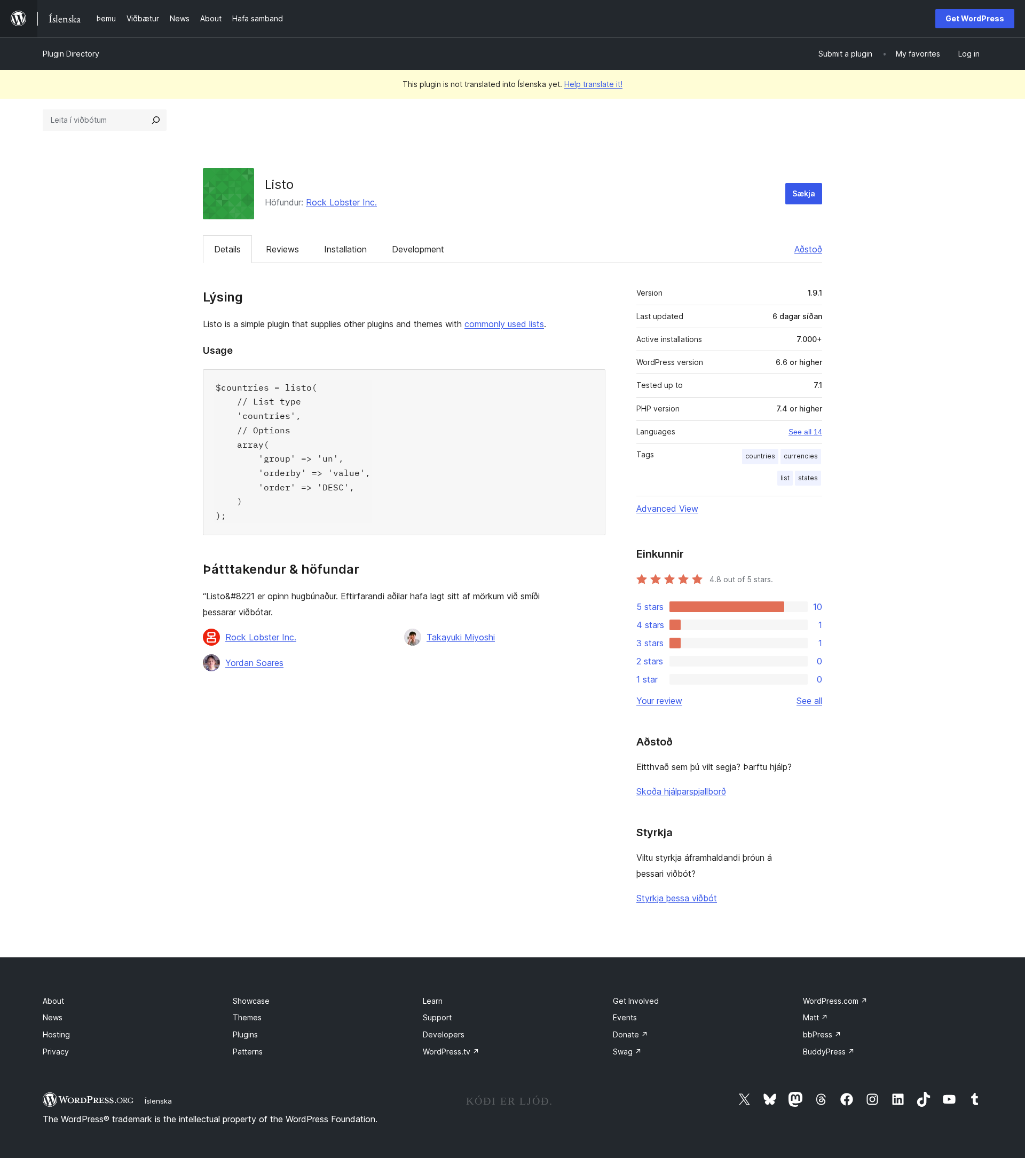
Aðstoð (808, 249)
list (785, 478)
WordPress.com (835, 1000)
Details (227, 249)
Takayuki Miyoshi (461, 637)
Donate (630, 1034)
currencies (801, 456)
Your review (659, 700)
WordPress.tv (451, 1051)
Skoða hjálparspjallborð (681, 791)
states (808, 478)
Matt (815, 1017)
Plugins (245, 1034)
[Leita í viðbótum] (156, 120)
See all (809, 700)
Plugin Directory (71, 53)
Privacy (56, 1051)
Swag (627, 1051)
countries (760, 456)
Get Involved (636, 1000)
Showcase (251, 1000)
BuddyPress (829, 1051)
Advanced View (667, 508)
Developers (443, 1034)
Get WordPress (974, 18)
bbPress (822, 1034)
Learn (433, 1000)
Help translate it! (593, 84)
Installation (345, 249)
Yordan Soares (254, 662)
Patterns (248, 1051)
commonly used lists (504, 324)
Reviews (282, 249)
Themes (247, 1017)
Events (625, 1017)
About (53, 1000)
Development (418, 249)
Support (437, 1017)
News (52, 1017)
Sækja (803, 193)
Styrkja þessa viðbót (676, 898)
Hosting (56, 1034)
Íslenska (158, 1101)
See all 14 (805, 431)
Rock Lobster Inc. (341, 202)
